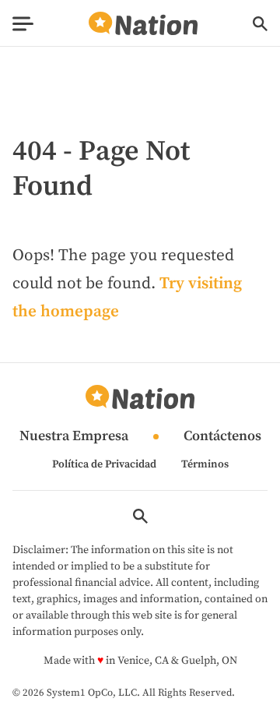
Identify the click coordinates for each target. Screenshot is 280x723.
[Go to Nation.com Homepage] (143, 24)
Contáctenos (222, 437)
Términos (205, 464)
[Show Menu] (22, 23)
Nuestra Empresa (73, 437)
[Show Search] (260, 23)
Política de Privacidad (104, 464)
